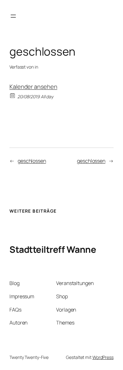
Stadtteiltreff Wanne (52, 249)
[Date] (12, 95)
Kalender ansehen (33, 86)
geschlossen (32, 160)
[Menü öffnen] (13, 16)
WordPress (103, 357)
